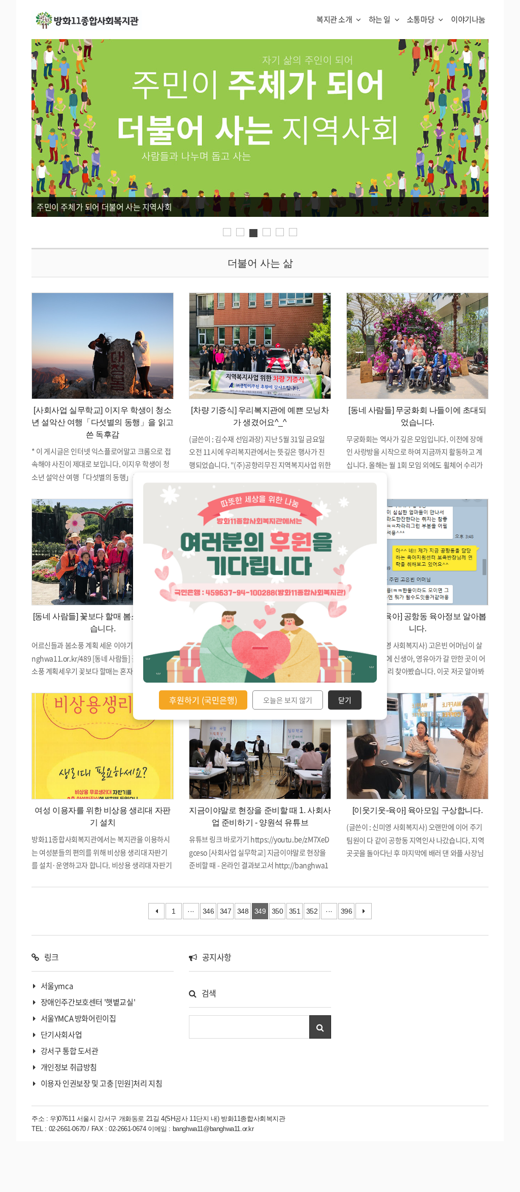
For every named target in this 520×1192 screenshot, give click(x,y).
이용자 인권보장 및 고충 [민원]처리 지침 (101, 1083)
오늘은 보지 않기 (287, 700)
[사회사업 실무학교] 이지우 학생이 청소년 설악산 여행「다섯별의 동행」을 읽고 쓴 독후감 (102, 422)
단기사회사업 (61, 1034)
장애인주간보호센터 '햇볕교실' (88, 1002)
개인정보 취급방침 (69, 1067)
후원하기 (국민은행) (203, 700)
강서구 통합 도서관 (70, 1050)
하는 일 (380, 19)
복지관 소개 (334, 19)
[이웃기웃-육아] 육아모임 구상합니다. (417, 810)
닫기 (344, 700)
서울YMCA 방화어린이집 (78, 1018)
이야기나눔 (468, 19)
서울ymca (57, 985)
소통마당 (421, 19)
